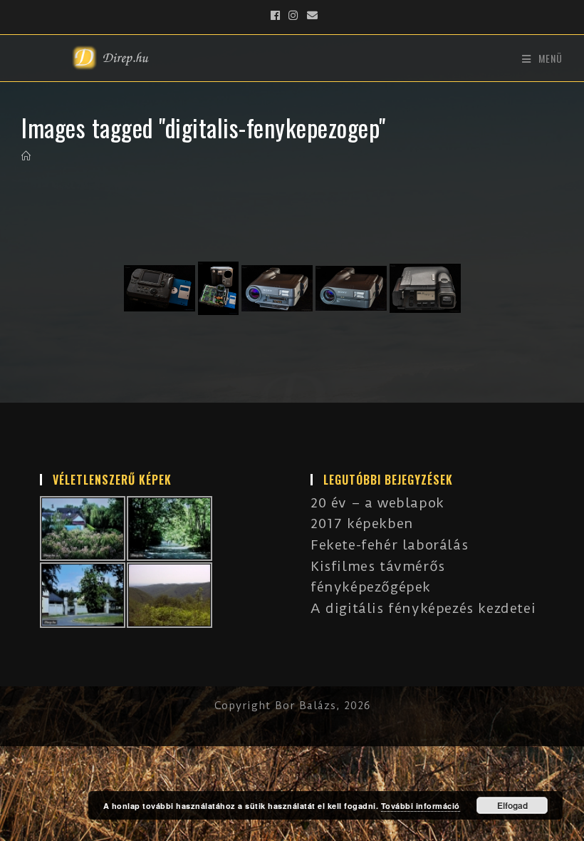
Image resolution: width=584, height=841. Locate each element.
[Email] (310, 15)
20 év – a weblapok (377, 503)
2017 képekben (362, 523)
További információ (420, 805)
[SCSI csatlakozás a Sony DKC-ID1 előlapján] (277, 288)
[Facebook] (275, 15)
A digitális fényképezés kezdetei (423, 608)
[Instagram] (293, 15)
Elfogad (512, 805)
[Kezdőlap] (26, 156)
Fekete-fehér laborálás (389, 545)
